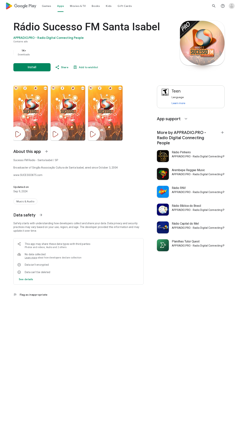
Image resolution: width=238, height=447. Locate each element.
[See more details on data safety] (26, 279)
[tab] (46, 6)
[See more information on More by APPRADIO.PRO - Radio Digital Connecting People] (222, 132)
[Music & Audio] (25, 201)
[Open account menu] (231, 5)
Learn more (31, 257)
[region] (87, 52)
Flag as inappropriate (30, 294)
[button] (30, 112)
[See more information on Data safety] (40, 214)
